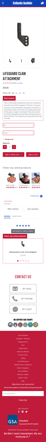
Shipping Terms (23, 342)
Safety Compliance (23, 368)
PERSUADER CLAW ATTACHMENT (23, 252)
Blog (23, 381)
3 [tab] (23, 261)
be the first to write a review (23, 231)
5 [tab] (28, 261)
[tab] (12, 209)
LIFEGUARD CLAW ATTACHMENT (14, 76)
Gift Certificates (23, 371)
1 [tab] (18, 261)
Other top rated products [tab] (15, 236)
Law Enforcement (23, 361)
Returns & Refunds (23, 352)
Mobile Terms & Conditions (23, 365)
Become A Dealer (23, 374)
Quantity (6, 143)
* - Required (8, 139)
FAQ (23, 345)
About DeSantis (23, 335)
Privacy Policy (23, 355)
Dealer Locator (23, 378)
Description (9, 98)
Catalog (23, 358)
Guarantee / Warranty (23, 339)
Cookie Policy (23, 348)
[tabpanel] (23, 249)
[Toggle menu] (3, 3)
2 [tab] (20, 261)
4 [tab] (25, 261)
